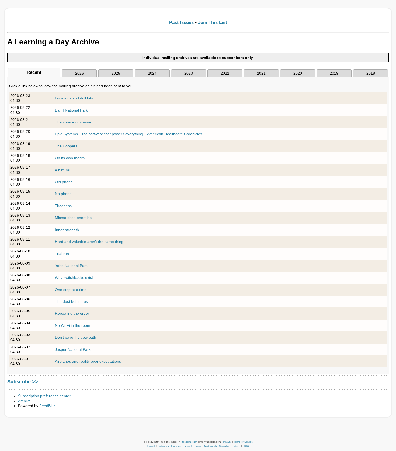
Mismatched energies (73, 218)
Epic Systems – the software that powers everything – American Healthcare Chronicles (128, 134)
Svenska (224, 446)
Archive (24, 401)
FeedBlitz (47, 406)
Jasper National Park (73, 349)
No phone (63, 194)
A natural (62, 170)
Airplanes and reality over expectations (88, 361)
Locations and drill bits (74, 98)
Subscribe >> (22, 381)
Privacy (227, 441)
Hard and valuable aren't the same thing (89, 242)
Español (187, 446)
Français (176, 446)
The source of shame (73, 122)
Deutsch (235, 446)
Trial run (62, 253)
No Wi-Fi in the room (72, 325)
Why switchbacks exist (74, 277)
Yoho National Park (71, 265)
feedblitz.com (189, 441)
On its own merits (70, 158)
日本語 (246, 446)
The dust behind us (71, 301)
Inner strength (67, 230)
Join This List (212, 22)
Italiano (198, 446)
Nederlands (210, 446)
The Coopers (66, 146)
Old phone (64, 182)
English (151, 446)
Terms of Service (243, 441)
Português (163, 446)
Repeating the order (72, 313)
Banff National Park (71, 110)
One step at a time (70, 289)
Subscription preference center (44, 396)
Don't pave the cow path (75, 337)
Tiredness (63, 206)
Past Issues (181, 22)
